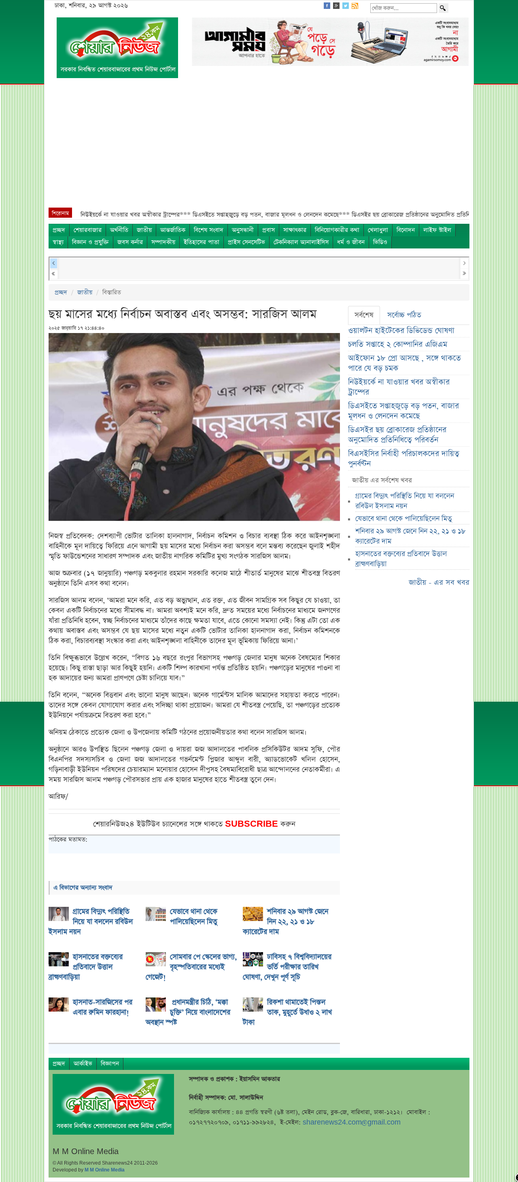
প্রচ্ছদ (59, 230)
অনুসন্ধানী (243, 230)
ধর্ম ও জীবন (351, 242)
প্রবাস (268, 230)
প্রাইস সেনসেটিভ (246, 242)
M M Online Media (105, 1170)
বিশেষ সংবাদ (208, 230)
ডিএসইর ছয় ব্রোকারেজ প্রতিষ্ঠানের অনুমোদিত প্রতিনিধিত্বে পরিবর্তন (397, 435)
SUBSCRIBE (252, 824)
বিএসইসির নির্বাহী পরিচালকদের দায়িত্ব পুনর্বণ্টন (403, 458)
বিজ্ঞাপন (110, 1063)
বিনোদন (406, 230)
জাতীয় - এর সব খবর (439, 582)
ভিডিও (380, 242)
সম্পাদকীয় (163, 242)
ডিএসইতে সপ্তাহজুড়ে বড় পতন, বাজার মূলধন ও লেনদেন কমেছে (403, 411)
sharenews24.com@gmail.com (352, 1122)
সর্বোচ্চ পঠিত (404, 315)
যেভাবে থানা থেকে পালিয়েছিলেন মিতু (403, 519)
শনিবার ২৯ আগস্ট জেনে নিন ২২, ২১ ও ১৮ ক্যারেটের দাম (410, 536)
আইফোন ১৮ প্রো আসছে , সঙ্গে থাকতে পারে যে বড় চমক (404, 363)
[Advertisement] (259, 147)
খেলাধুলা (378, 230)
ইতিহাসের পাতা (201, 242)
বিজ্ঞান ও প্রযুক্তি (90, 242)
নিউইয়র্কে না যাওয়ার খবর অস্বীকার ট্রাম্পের (399, 387)
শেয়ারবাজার (88, 230)
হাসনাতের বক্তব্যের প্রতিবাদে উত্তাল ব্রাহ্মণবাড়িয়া (401, 559)
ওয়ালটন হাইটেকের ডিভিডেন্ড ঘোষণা (401, 330)
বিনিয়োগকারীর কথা (337, 230)
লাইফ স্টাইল (437, 230)
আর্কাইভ (83, 1063)
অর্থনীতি (119, 230)
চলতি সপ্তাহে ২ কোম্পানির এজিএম (397, 344)
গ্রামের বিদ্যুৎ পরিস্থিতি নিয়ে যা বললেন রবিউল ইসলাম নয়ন (404, 501)
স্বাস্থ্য (58, 242)
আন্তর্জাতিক (172, 230)
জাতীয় (144, 230)
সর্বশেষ (364, 315)
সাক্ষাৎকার (294, 230)
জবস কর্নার (130, 242)
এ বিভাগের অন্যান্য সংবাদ (83, 887)
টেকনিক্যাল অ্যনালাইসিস (301, 242)
